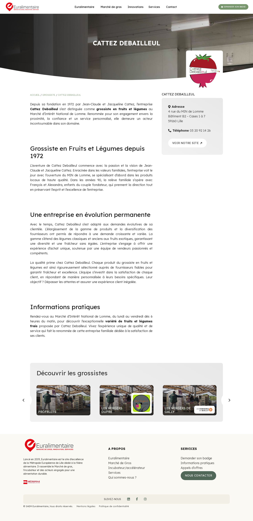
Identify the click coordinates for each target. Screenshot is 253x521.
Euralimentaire (118, 458)
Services (114, 473)
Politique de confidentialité (114, 506)
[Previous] (24, 400)
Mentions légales (86, 506)
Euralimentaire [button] (84, 7)
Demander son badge (196, 458)
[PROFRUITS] (63, 400)
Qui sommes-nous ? (122, 477)
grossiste (48, 94)
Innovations (135, 7)
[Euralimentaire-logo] (22, 7)
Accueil (35, 94)
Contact (171, 7)
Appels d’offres (192, 468)
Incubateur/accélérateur (126, 468)
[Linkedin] (128, 499)
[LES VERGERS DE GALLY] (190, 400)
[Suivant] (229, 400)
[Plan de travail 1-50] (54, 482)
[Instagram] (145, 499)
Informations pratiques (197, 463)
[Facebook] (137, 499)
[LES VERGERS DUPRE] (127, 400)
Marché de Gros (119, 463)
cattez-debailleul (69, 94)
